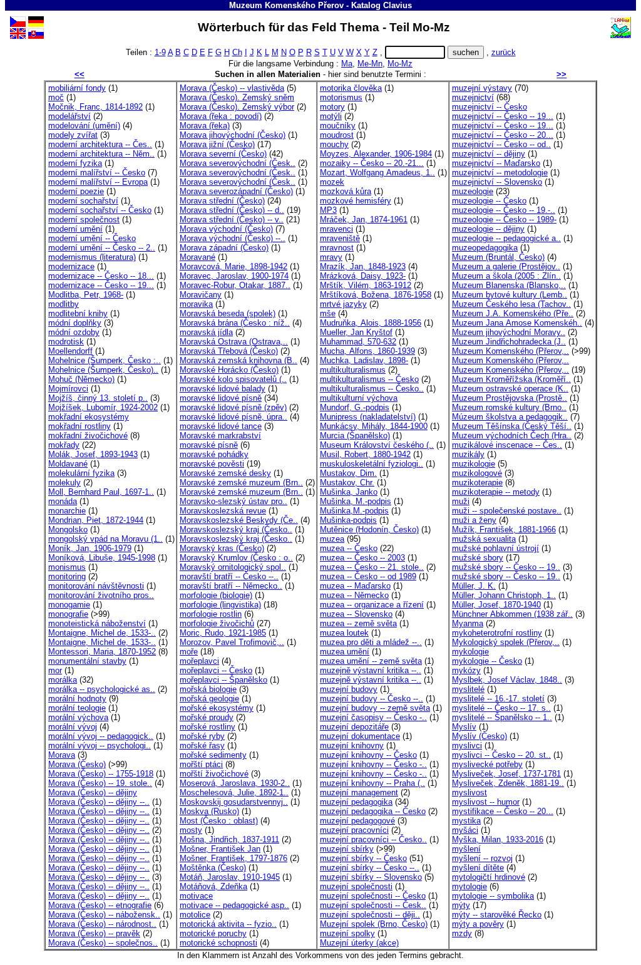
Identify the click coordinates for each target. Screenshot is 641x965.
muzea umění (344, 651)
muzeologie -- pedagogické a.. (506, 238)
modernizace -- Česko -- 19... (101, 285)
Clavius (397, 5)
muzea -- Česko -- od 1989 (368, 576)
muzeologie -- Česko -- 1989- (504, 219)
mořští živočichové (214, 773)
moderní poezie (76, 191)
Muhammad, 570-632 (358, 341)
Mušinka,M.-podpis (354, 510)
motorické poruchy (213, 933)
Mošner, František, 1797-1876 (233, 858)
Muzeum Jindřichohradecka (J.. (509, 341)
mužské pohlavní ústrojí (495, 548)
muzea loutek (344, 632)
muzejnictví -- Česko (489, 106)
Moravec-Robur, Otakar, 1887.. (235, 285)
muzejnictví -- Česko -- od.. (501, 144)
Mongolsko (68, 529)
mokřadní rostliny (79, 426)
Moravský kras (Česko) (222, 548)
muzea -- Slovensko (356, 614)
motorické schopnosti (218, 942)
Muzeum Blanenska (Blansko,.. (509, 285)
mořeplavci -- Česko (216, 670)
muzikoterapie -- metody (496, 492)
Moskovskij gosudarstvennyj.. (234, 802)
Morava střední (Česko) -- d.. (232, 210)
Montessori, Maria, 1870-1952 (102, 651)
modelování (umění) (84, 125)
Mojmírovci (68, 388)
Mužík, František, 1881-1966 (504, 529)
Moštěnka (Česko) (213, 867)
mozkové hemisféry (355, 200)
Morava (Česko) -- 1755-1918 (100, 773)
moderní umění (75, 229)
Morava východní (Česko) (226, 229)
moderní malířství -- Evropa (98, 182)
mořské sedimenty (213, 755)
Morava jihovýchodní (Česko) (232, 135)
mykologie (470, 651)
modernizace (71, 266)
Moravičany (201, 294)
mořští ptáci (201, 764)
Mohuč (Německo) (81, 379)
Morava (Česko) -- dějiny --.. (99, 802)
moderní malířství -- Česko (96, 172)
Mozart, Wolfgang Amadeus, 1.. (377, 172)
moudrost (337, 135)
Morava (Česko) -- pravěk (94, 933)
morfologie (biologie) (216, 595)
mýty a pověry (478, 924)
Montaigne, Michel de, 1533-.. (102, 632)
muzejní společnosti (356, 886)
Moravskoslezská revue (223, 510)
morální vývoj (72, 726)
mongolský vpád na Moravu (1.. (105, 539)
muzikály (468, 454)
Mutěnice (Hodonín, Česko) (369, 529)
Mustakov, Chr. (347, 482)
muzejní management (359, 792)
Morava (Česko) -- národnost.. (102, 924)
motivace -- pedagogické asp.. (234, 905)
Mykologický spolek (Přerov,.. (506, 642)
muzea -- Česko (348, 548)
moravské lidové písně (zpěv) (233, 407)
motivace (196, 895)
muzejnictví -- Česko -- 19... (502, 116)
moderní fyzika (75, 163)
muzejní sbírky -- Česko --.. (369, 867)
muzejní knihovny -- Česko (368, 755)
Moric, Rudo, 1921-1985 (223, 632)
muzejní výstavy (482, 88)
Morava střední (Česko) (222, 200)
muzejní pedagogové (357, 820)
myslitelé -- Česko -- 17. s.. (501, 708)
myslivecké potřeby (487, 764)
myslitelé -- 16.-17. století (498, 698)
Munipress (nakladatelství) (368, 416)
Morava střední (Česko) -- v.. (232, 219)
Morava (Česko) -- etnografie (99, 905)
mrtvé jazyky (343, 304)
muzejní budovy (348, 689)
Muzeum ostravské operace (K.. (510, 388)
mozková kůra (345, 191)
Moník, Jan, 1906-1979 (89, 548)
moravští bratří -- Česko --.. (229, 576)
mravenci (336, 229)
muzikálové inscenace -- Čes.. (507, 445)
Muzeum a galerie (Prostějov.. (506, 266)
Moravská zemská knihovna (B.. (238, 360)
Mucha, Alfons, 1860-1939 (367, 351)
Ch (237, 52)
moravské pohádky (214, 454)
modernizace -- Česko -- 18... (101, 276)
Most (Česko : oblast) (219, 820)
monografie (68, 614)
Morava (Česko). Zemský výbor (237, 106)
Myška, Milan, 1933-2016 (497, 839)
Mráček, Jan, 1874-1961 (364, 219)
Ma (346, 63)
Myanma (467, 623)
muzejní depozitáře (354, 726)
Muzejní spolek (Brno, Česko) (374, 924)
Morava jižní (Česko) (217, 144)
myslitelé (468, 689)
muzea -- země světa (358, 623)
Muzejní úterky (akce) (359, 942)
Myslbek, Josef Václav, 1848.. (507, 679)
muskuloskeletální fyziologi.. (371, 463)
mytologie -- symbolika (493, 895)
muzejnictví (473, 97)
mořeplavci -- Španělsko (223, 679)
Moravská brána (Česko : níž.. (235, 323)
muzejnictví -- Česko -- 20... (502, 135)
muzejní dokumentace (360, 736)
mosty (191, 830)
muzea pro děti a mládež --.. (371, 642)
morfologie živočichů (217, 623)
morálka (62, 679)
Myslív (464, 726)
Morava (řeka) (205, 125)
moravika (196, 304)
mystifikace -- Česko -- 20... (502, 811)
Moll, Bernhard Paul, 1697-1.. (101, 492)
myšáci (465, 830)
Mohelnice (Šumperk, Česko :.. (104, 360)
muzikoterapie (477, 482)
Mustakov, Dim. (348, 473)
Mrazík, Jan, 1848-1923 (363, 266)
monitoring (67, 576)
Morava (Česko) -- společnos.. (103, 942)
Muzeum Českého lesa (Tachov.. (511, 304)
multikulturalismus (353, 369)
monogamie (69, 604)
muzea (332, 539)
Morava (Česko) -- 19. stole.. (100, 783)
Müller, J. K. (474, 586)
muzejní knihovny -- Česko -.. (373, 764)
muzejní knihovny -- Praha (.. (372, 783)
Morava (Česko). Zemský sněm (237, 97)
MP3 (328, 210)
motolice (195, 914)
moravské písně (209, 445)
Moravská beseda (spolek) (227, 313)
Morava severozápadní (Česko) (236, 191)
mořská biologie (208, 689)
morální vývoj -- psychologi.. (99, 745)
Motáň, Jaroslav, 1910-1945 (230, 877)
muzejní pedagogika (356, 802)
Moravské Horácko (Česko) (229, 369)
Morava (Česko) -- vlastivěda (232, 88)
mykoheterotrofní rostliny (497, 632)
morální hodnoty (77, 698)
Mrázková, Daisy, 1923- (363, 276)
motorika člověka (351, 88)
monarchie (67, 510)
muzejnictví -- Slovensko (497, 182)
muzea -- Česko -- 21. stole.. (372, 567)
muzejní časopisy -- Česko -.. (373, 717)
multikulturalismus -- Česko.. (372, 388)
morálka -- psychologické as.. (101, 689)
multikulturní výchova (358, 398)
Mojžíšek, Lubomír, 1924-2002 (103, 407)
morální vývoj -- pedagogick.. (100, 736)
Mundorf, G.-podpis (354, 407)
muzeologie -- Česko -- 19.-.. (503, 210)
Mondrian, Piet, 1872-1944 (95, 520)
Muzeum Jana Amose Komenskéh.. (517, 323)
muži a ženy (474, 520)
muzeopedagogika (485, 247)
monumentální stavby (87, 661)
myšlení (466, 849)
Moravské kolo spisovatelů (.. (233, 379)
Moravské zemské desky (225, 473)
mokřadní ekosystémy (88, 416)
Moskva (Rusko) (209, 811)
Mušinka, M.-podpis (355, 501)
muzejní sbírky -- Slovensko (371, 877)
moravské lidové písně (221, 398)
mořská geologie (209, 698)
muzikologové (477, 473)
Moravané (197, 257)
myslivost (469, 792)
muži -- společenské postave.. (507, 510)
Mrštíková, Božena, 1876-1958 (375, 294)
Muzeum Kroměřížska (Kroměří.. (511, 379)
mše (328, 313)
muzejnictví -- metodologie (500, 172)
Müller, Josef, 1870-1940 (496, 604)
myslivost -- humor (486, 802)
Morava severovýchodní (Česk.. (237, 163)
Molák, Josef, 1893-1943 (93, 454)
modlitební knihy (78, 313)
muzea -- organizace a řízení (372, 604)
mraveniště (340, 238)
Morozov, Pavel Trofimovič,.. (232, 642)
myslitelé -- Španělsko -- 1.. (502, 717)
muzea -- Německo (354, 595)
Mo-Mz (400, 63)
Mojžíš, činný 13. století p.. (98, 398)
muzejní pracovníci (354, 830)
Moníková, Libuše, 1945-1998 (101, 557)
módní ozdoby (74, 332)
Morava (61, 755)
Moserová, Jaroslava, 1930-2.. (235, 783)
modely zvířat (73, 135)
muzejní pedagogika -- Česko (373, 811)
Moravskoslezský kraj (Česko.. (236, 529)
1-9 (160, 52)
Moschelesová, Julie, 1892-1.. (234, 792)
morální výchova (78, 717)
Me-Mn (369, 63)
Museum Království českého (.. (377, 445)
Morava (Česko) (77, 764)
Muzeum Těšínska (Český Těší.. (512, 426)
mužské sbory (477, 557)
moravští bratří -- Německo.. (231, 586)
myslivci (467, 745)
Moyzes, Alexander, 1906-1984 (376, 153)
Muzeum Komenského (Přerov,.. (510, 351)
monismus (67, 567)
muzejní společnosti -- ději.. (370, 914)
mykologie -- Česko (487, 661)
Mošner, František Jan (220, 849)
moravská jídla (206, 332)
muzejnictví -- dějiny (488, 153)
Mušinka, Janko (348, 492)
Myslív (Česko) (479, 736)
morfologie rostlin (211, 614)
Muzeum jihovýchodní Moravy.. (508, 332)
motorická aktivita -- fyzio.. (228, 924)
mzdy (462, 933)
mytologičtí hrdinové (488, 877)
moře (189, 651)
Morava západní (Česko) (224, 247)
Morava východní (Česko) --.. (232, 238)
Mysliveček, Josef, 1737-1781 (506, 773)
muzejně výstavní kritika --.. (370, 670)
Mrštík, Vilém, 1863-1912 (365, 285)
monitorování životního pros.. (101, 595)
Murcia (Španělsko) (355, 435)
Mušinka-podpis (348, 520)
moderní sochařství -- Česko (99, 210)
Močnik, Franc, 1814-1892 (95, 106)
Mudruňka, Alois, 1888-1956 (370, 323)
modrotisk (66, 341)
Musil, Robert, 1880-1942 (365, 454)
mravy (331, 257)
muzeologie (472, 191)
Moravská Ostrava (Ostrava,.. (234, 341)
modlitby (63, 304)
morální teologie (77, 708)
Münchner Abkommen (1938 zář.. (512, 614)
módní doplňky (74, 323)
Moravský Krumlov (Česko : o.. (236, 557)
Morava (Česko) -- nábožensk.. (104, 914)
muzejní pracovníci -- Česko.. (373, 839)
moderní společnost (84, 219)
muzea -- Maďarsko (355, 586)
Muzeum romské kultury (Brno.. (509, 407)
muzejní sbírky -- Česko (363, 858)
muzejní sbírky (347, 849)
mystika (466, 820)
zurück (503, 52)
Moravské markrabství (220, 435)
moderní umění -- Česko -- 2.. (101, 247)
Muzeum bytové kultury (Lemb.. (509, 294)
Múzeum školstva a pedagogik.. (510, 416)
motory (332, 106)
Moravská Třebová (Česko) (229, 351)
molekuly (64, 482)
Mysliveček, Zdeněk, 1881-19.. (508, 783)
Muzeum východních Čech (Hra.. (512, 435)
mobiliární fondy (77, 88)
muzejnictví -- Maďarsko (496, 163)
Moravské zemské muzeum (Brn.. (241, 482)
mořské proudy (206, 717)
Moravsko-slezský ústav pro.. (233, 501)
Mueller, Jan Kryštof (356, 332)
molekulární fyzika (81, 473)
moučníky (338, 125)
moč (56, 97)
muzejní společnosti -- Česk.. (373, 905)
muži (460, 501)
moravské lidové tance (221, 426)
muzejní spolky (347, 933)
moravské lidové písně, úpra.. (233, 416)
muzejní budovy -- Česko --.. (371, 698)
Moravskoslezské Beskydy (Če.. (239, 520)
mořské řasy (202, 745)
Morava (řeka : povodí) (221, 116)
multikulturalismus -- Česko (369, 379)
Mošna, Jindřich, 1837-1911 (229, 839)
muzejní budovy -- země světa (375, 708)
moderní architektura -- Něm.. (101, 153)
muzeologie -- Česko (489, 200)
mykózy (466, 670)
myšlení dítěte (478, 867)
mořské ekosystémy (217, 708)
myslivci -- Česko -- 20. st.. (501, 755)
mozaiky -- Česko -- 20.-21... (372, 163)
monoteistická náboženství (97, 623)
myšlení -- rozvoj (482, 858)
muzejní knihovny (352, 745)
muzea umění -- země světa (371, 661)
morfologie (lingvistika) (220, 604)
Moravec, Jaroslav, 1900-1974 (234, 276)
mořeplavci (199, 661)
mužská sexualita (484, 539)
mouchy (334, 144)
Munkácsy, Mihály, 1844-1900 (374, 426)
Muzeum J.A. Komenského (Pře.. (512, 313)
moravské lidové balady (222, 388)
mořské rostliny (207, 726)
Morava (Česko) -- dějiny (92, 792)
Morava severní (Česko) (223, 153)
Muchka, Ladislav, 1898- (364, 360)
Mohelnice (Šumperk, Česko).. (103, 369)
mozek (332, 182)
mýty (461, 905)
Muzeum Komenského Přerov (286, 5)
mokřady (63, 445)
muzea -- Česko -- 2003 (362, 557)
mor (55, 670)
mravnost (337, 247)
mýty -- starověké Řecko (496, 914)
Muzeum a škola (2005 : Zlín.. (506, 276)
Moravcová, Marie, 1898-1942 (233, 266)
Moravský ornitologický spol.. (233, 567)
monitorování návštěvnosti (96, 586)
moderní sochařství (83, 200)
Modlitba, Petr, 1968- (85, 294)
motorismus (341, 97)
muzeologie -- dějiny (488, 229)
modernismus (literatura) (92, 257)
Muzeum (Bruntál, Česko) (498, 257)
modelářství (69, 116)
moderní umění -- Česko (92, 238)
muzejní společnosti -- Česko (373, 895)
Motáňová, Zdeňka (213, 886)
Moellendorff (70, 351)
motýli (331, 116)
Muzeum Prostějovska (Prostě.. (509, 398)
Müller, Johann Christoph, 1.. (504, 595)
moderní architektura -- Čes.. (100, 144)
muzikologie (473, 463)
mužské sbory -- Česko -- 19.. (506, 567)
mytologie (469, 886)
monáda (62, 501)
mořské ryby (202, 736)
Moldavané (68, 463)
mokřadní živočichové (88, 435)
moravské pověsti (212, 463)
